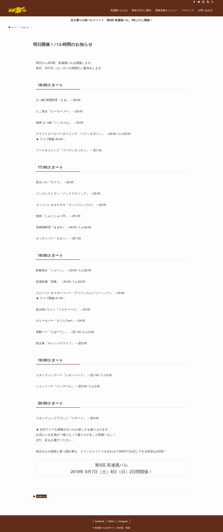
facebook (99, 521)
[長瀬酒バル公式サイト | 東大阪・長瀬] (17, 10)
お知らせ (41, 496)
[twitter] (199, 2)
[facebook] (194, 2)
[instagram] (203, 2)
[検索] (212, 2)
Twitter (111, 521)
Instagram (123, 521)
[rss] (208, 2)
